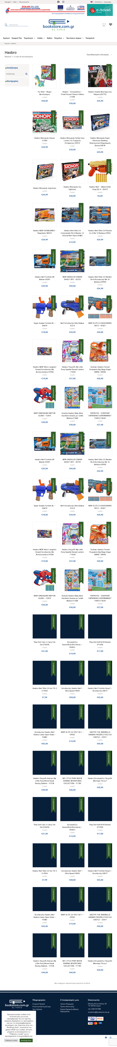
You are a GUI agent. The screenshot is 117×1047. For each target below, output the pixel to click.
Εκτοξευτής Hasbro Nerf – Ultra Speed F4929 (72, 689)
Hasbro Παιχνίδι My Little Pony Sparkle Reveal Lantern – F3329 (72, 369)
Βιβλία (49, 38)
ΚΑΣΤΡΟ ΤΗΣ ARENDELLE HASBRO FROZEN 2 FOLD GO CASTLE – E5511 (100, 734)
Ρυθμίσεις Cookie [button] (11, 1040)
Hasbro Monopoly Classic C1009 (44, 139)
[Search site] (6, 25)
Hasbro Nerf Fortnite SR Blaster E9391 (44, 278)
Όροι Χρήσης (37, 1009)
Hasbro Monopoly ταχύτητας (44, 188)
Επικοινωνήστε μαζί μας (42, 1007)
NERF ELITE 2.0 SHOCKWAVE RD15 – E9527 (100, 324)
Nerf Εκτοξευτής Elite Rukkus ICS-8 (72, 324)
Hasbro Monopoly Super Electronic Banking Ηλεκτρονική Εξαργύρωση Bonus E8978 (100, 142)
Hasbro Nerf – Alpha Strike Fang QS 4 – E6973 (100, 188)
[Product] (45, 76)
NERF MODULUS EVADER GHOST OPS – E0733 (72, 278)
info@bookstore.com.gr (100, 1012)
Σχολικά (6, 38)
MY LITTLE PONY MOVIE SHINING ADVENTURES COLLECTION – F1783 (72, 780)
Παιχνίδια (58, 38)
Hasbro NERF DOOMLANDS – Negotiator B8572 (44, 232)
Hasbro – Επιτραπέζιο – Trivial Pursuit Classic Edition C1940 (72, 94)
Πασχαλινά (90, 38)
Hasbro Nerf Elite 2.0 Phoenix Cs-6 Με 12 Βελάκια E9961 (100, 232)
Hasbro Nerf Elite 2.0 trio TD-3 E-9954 (45, 689)
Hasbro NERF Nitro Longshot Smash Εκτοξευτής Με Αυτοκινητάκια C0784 (44, 369)
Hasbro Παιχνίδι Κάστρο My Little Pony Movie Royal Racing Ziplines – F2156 (44, 780)
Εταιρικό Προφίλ (39, 1004)
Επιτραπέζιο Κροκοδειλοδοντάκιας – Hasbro (72, 644)
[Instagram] (63, 2)
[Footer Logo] (17, 1004)
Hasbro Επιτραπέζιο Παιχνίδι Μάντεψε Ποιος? (100, 779)
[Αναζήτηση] (27, 73)
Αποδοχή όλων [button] (26, 1040)
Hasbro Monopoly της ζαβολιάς (72, 188)
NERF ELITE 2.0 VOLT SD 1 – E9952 (72, 733)
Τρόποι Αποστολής (67, 1007)
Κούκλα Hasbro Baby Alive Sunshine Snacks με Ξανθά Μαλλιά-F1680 (72, 415)
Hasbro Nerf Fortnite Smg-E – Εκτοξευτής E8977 (100, 689)
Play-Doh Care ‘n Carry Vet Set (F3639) (44, 643)
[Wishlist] (110, 25)
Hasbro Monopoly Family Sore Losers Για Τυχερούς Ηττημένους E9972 (72, 140)
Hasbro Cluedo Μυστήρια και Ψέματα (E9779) (100, 93)
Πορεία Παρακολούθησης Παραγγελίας (69, 1010)
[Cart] (104, 25)
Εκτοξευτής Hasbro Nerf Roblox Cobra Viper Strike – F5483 (45, 734)
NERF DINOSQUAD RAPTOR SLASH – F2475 (45, 414)
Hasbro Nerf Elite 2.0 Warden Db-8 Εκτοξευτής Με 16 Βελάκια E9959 (100, 279)
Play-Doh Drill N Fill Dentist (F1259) (100, 643)
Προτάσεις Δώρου (73, 38)
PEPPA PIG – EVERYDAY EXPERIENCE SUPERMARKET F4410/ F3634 (100, 415)
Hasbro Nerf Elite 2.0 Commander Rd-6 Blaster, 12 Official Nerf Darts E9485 (72, 233)
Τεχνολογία (28, 38)
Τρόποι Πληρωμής (67, 1004)
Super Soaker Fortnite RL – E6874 (45, 324)
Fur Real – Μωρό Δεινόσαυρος (45, 93)
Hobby (40, 38)
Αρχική (7, 43)
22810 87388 (96, 1009)
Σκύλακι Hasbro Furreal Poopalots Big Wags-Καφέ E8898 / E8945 (100, 369)
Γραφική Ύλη (17, 38)
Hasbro (44, 97)
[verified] (92, 1019)
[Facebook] (58, 2)
